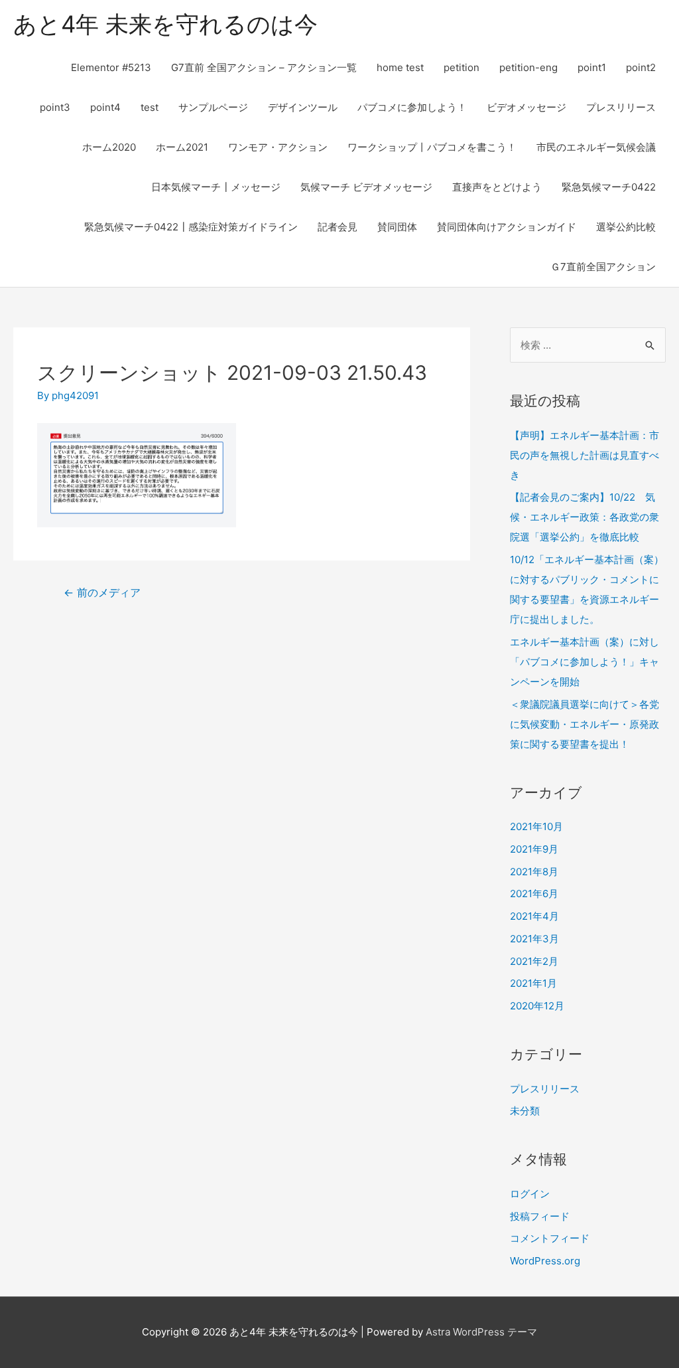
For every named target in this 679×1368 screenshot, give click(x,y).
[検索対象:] (588, 345)
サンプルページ (213, 107)
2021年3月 (534, 938)
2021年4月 (534, 916)
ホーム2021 (182, 147)
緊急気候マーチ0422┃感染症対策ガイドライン (191, 226)
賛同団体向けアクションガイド (506, 226)
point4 (105, 107)
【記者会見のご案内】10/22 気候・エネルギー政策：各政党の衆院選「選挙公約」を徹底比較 (584, 517)
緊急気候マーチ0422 (609, 187)
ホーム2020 (109, 147)
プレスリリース (621, 107)
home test (400, 67)
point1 (592, 67)
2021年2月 (534, 961)
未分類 (525, 1110)
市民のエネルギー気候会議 (596, 147)
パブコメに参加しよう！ (412, 107)
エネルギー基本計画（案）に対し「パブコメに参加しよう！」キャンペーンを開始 (584, 662)
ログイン (530, 1193)
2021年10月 (536, 826)
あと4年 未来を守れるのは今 (165, 24)
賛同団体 (397, 226)
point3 (55, 107)
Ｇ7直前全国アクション (603, 266)
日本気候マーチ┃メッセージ (215, 187)
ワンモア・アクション (278, 147)
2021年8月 (534, 871)
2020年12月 (537, 1005)
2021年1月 (533, 983)
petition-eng (528, 67)
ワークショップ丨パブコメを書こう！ (432, 147)
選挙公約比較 (626, 226)
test (149, 107)
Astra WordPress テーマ (481, 1331)
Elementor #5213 (111, 67)
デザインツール (303, 107)
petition (461, 67)
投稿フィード (540, 1216)
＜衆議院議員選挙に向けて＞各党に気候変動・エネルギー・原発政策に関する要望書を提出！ (584, 724)
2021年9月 (534, 849)
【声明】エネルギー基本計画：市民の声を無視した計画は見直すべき (584, 455)
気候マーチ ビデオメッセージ (366, 187)
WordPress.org (545, 1260)
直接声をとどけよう (497, 187)
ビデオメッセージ (526, 107)
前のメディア (102, 592)
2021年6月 (534, 893)
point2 (641, 67)
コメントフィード (549, 1238)
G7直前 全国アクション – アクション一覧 (264, 67)
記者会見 (337, 226)
